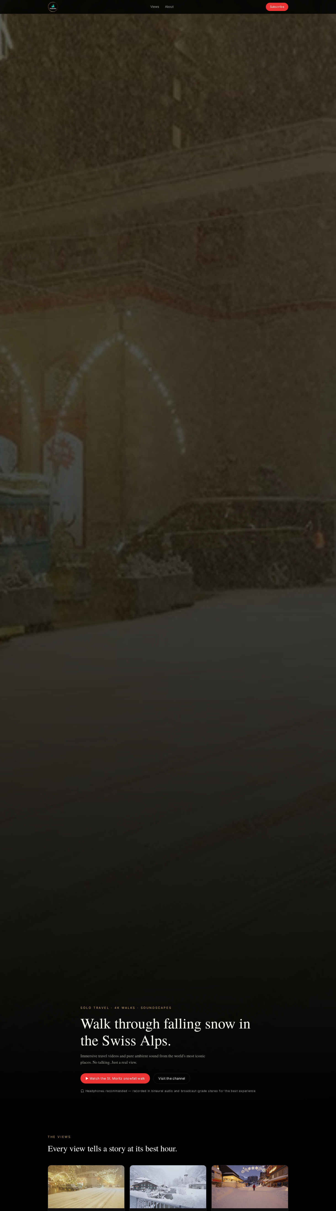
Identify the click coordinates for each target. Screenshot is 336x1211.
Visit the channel (171, 1078)
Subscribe (277, 6)
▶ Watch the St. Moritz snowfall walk (115, 1078)
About (169, 6)
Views (154, 6)
